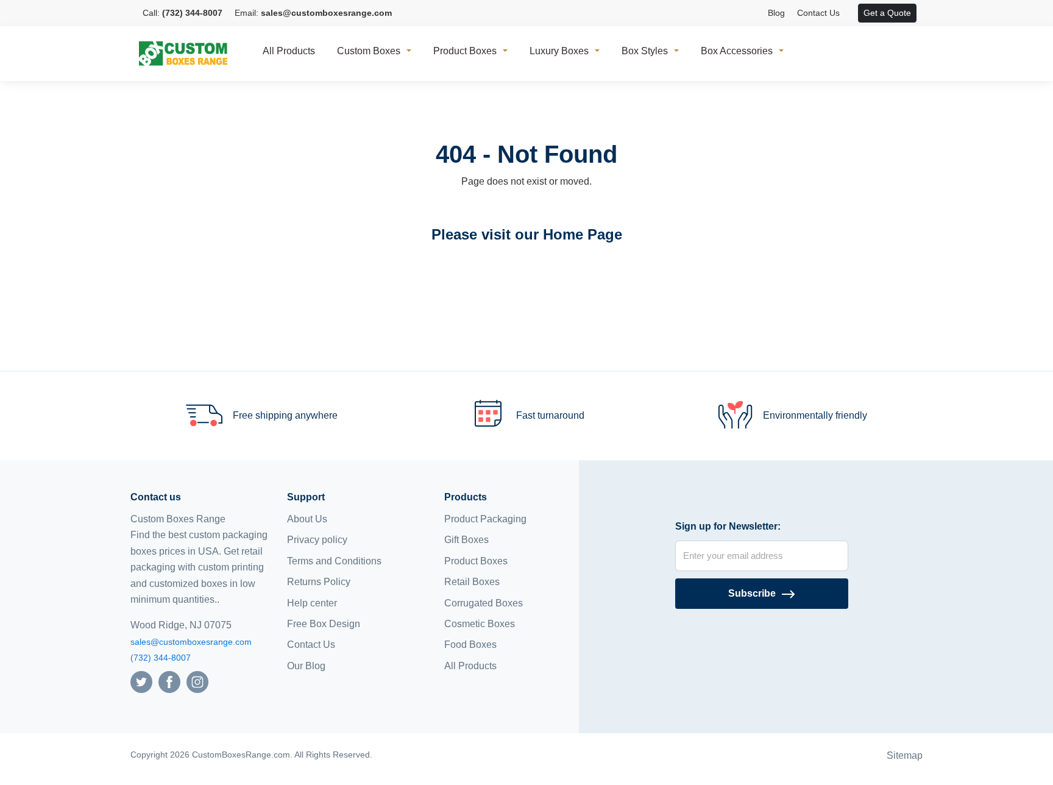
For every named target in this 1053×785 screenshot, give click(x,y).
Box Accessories (737, 51)
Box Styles (645, 51)
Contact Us (818, 13)
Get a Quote (887, 13)
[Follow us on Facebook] (169, 681)
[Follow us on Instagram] (197, 681)
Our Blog (306, 666)
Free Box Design (323, 624)
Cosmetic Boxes (479, 624)
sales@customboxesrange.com (191, 642)
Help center (312, 603)
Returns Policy (318, 582)
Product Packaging (485, 519)
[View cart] (852, 13)
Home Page (582, 234)
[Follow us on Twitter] (141, 681)
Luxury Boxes (559, 51)
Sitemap (905, 755)
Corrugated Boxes (483, 603)
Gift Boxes (466, 540)
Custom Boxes (368, 51)
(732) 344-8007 (160, 657)
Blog (776, 13)
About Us (307, 519)
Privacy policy (317, 540)
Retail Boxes (472, 582)
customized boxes (188, 583)
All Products (289, 51)
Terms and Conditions (334, 561)
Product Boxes (465, 51)
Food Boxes (470, 644)
